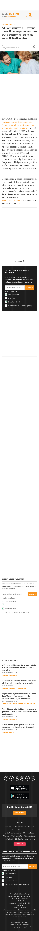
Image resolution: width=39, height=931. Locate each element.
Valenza (11, 732)
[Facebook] (6, 778)
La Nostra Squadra (19, 827)
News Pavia (11, 298)
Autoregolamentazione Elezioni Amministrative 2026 (19, 910)
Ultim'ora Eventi (30, 836)
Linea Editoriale (19, 901)
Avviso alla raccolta (19, 917)
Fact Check (19, 905)
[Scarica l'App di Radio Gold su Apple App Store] (19, 788)
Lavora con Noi (29, 839)
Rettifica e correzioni (19, 908)
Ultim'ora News (24, 830)
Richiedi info (19, 813)
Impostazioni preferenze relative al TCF (19, 912)
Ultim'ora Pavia (28, 833)
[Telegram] (27, 778)
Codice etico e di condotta (19, 899)
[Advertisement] (19, 95)
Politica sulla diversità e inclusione (19, 896)
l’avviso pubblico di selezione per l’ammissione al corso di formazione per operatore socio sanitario (18, 125)
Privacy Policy (27, 306)
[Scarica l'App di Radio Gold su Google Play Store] (19, 796)
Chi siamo (7, 827)
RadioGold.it (25, 922)
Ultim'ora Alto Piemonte (12, 836)
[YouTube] (17, 778)
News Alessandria (13, 295)
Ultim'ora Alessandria (13, 833)
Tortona (12, 25)
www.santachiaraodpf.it (12, 200)
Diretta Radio (9, 839)
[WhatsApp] (33, 778)
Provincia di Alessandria (17, 688)
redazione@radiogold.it (26, 926)
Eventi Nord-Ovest (14, 302)
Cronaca (5, 25)
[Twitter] (11, 778)
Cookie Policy (24, 894)
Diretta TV (19, 839)
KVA (25, 928)
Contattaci (19, 844)
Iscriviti (29, 287)
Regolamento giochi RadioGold (20, 903)
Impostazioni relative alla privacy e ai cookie (19, 914)
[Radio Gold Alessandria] (10, 14)
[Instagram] (22, 778)
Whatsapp (13, 830)
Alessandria (13, 675)
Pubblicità (31, 827)
